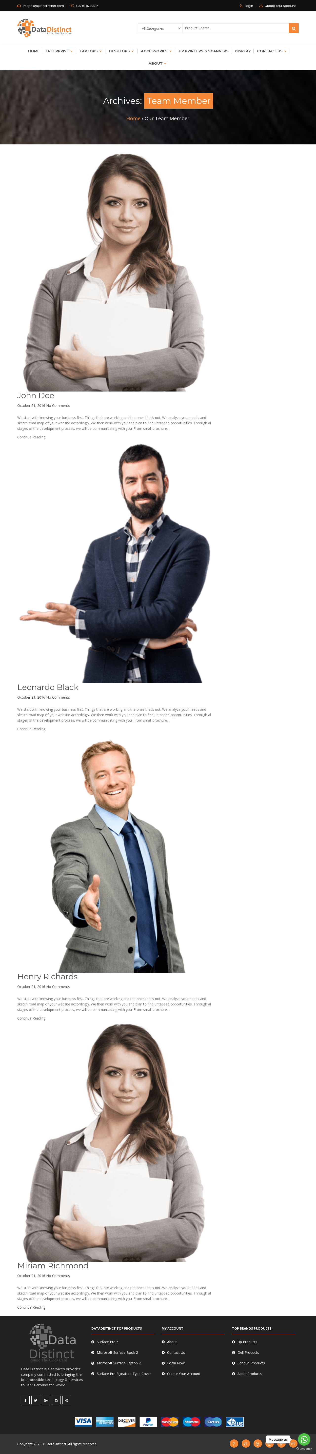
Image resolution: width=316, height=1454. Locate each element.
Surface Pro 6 (107, 1341)
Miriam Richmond (53, 1265)
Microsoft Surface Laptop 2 (119, 1363)
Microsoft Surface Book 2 (117, 1352)
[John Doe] (114, 270)
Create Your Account (280, 6)
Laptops (89, 51)
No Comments (58, 405)
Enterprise (57, 51)
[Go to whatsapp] (304, 1439)
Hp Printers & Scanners (204, 51)
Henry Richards (47, 976)
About (156, 63)
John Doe (35, 395)
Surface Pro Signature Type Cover (124, 1373)
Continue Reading (31, 437)
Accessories (154, 51)
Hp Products (247, 1341)
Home (34, 51)
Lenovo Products (251, 1363)
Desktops (119, 51)
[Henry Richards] (114, 851)
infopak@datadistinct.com (43, 6)
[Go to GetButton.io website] (304, 1449)
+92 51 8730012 (87, 6)
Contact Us (270, 51)
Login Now (176, 1363)
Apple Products (249, 1373)
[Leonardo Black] (114, 561)
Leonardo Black (48, 687)
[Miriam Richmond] (114, 1141)
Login (249, 6)
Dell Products (248, 1352)
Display (243, 51)
